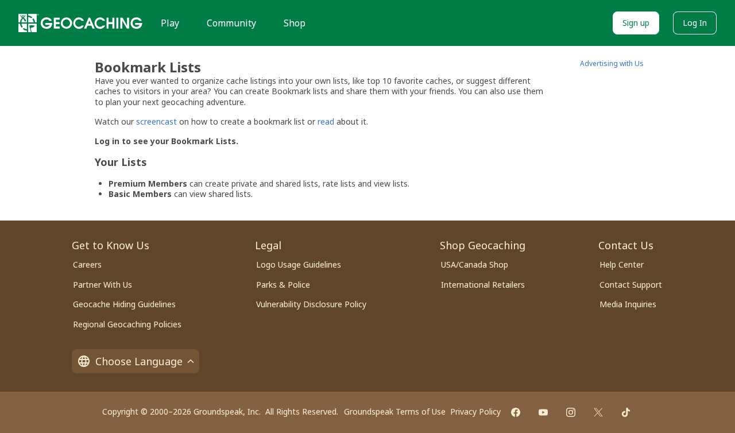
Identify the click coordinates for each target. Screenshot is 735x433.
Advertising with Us (612, 63)
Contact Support (630, 284)
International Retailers (483, 284)
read (326, 121)
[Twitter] (598, 412)
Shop (294, 23)
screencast (156, 121)
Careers (87, 264)
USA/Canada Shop (474, 264)
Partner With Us (102, 284)
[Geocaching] (80, 22)
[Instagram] (571, 412)
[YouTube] (543, 412)
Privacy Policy (475, 411)
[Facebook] (516, 412)
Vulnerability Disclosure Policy (311, 304)
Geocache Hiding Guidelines (124, 304)
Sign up (635, 22)
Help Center (621, 264)
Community (231, 23)
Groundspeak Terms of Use (395, 411)
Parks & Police (283, 284)
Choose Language (139, 361)
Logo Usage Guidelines (298, 264)
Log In (695, 22)
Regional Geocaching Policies (127, 324)
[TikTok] (626, 412)
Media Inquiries (627, 304)
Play (170, 23)
